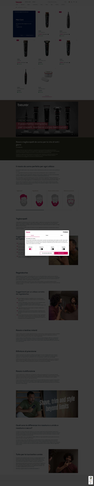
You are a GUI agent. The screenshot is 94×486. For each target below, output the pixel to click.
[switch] (41, 249)
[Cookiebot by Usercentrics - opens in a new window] (63, 232)
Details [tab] (47, 235)
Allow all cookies (61, 253)
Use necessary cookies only (47, 253)
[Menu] (92, 476)
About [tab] (62, 235)
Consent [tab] (32, 235)
